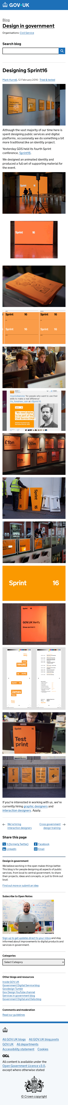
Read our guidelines (13, 1014)
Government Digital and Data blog (21, 999)
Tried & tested (47, 79)
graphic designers (36, 806)
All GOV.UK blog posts (44, 1039)
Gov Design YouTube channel (18, 992)
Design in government (28, 26)
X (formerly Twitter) (17, 844)
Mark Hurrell (9, 79)
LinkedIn (11, 849)
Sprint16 (25, 153)
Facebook (43, 844)
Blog (6, 20)
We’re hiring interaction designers (19, 826)
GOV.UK (8, 1044)
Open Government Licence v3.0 (23, 1066)
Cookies (42, 1049)
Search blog (11, 44)
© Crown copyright (34, 1096)
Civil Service (27, 32)
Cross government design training (50, 826)
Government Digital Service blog (21, 985)
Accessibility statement (18, 1049)
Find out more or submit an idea (20, 885)
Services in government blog (18, 995)
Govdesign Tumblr (12, 988)
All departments (27, 1044)
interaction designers (16, 810)
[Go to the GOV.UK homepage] (15, 5)
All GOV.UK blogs (14, 1039)
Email (41, 849)
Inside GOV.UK (10, 981)
